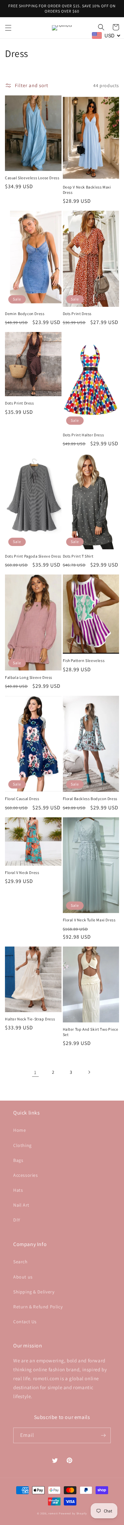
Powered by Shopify (73, 1513)
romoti (53, 1513)
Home (19, 1130)
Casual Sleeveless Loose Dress (32, 177)
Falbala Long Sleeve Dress (28, 677)
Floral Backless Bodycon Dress (90, 798)
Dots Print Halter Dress (83, 434)
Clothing (22, 1145)
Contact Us (25, 1322)
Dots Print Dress (77, 313)
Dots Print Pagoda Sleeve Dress (33, 556)
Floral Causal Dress (22, 798)
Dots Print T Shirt (78, 556)
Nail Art (21, 1205)
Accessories (25, 1175)
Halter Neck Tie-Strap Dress (30, 1018)
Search (20, 1262)
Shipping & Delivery (33, 1292)
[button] (8, 28)
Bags (18, 1160)
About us (23, 1277)
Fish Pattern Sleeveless (84, 660)
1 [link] (35, 1072)
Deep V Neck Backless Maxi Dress (87, 190)
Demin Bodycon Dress (24, 313)
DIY (17, 1220)
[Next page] (89, 1072)
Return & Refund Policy (37, 1307)
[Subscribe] (103, 1435)
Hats (18, 1190)
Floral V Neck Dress (22, 872)
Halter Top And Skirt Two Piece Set (90, 1032)
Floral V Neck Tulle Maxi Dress (89, 919)
